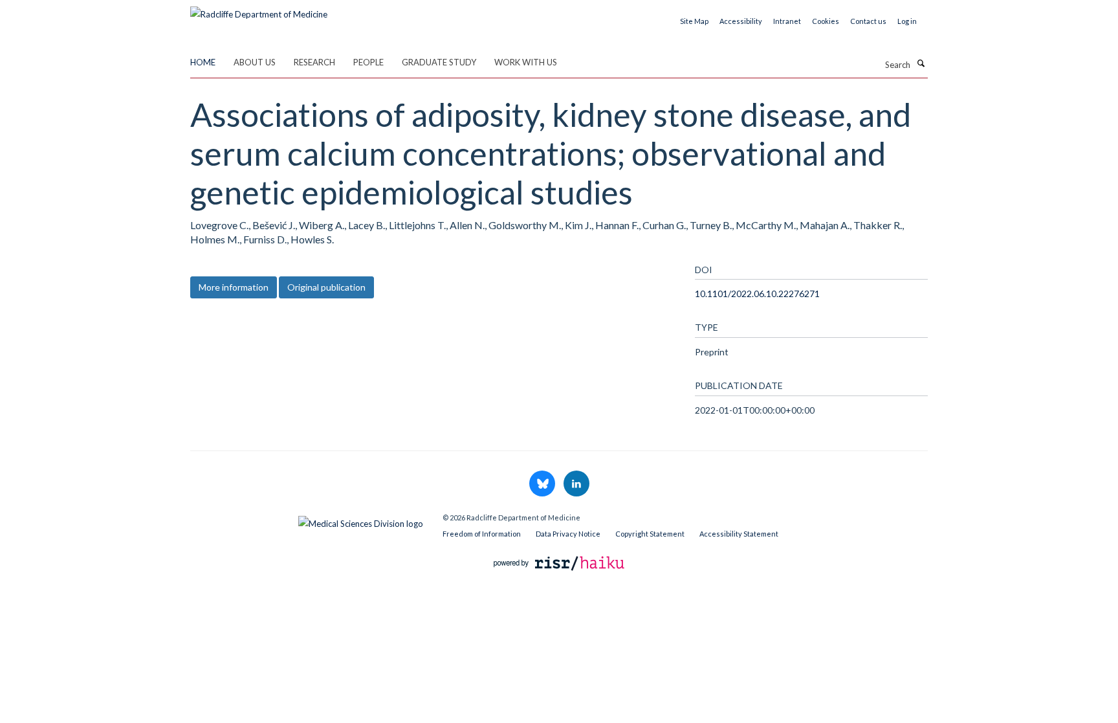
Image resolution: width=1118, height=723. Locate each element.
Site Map (694, 21)
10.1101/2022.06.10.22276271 (757, 293)
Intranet (787, 21)
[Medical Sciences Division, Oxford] (306, 520)
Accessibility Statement (738, 533)
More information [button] (234, 287)
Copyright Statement (650, 533)
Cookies (825, 21)
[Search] (921, 63)
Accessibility (740, 21)
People (368, 62)
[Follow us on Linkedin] (576, 484)
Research (314, 62)
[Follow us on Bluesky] (543, 484)
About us (255, 62)
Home (202, 62)
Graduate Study (439, 62)
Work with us (525, 62)
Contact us (868, 21)
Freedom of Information (482, 533)
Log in (907, 21)
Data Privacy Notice (568, 533)
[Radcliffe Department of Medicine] (258, 10)
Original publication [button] (326, 287)
